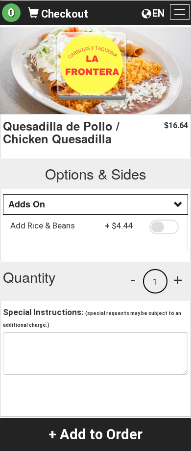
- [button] (132, 280)
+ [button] (177, 280)
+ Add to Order (95, 434)
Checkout (63, 14)
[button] (165, 227)
